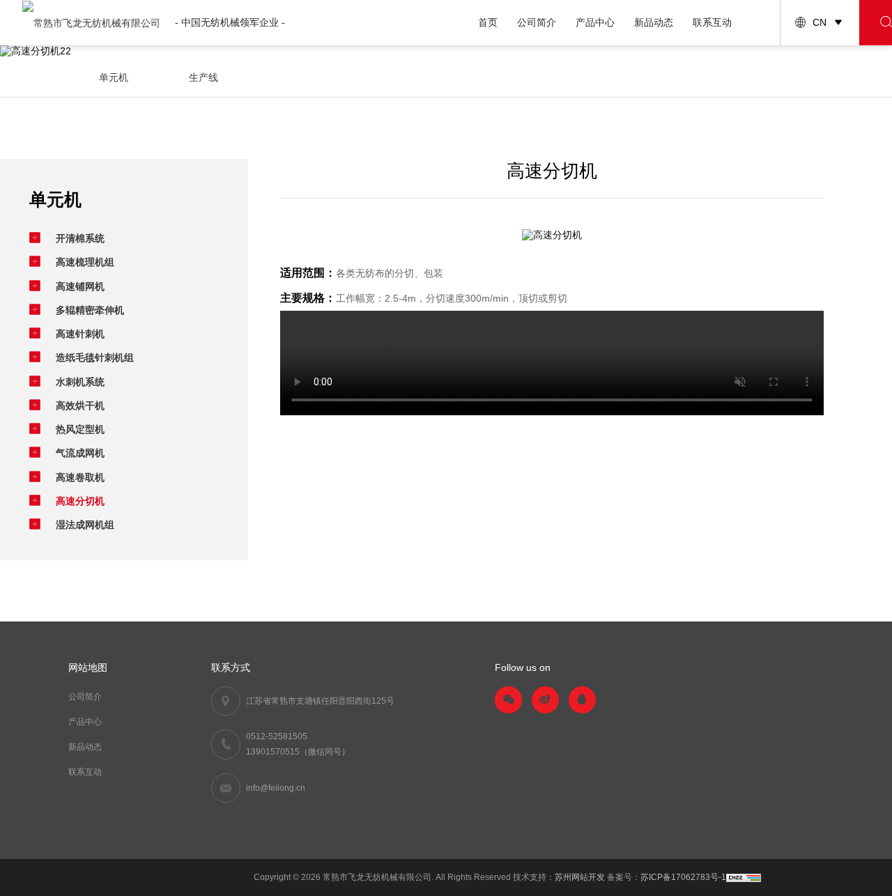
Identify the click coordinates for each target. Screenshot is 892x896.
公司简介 (536, 22)
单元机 (113, 77)
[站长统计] (743, 877)
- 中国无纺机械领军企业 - (230, 22)
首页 (488, 22)
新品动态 (653, 22)
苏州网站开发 (580, 877)
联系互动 (712, 22)
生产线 (203, 77)
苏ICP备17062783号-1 (683, 877)
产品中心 (595, 22)
